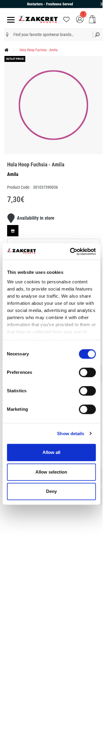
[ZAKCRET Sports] (38, 19)
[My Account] (79, 19)
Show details (70, 433)
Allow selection (51, 471)
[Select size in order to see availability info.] (12, 230)
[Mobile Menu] (9, 19)
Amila (12, 174)
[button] (7, 35)
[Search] (98, 34)
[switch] (87, 372)
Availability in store (35, 218)
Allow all (51, 452)
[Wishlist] (66, 19)
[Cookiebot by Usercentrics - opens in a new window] (72, 251)
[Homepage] (6, 50)
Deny (51, 491)
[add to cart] (92, 19)
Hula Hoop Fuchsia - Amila (39, 50)
